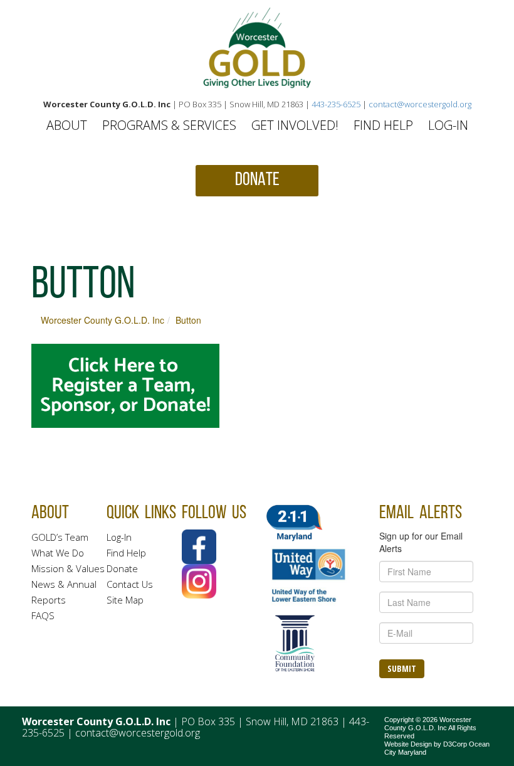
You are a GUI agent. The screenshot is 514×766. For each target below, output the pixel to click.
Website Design (408, 744)
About (66, 125)
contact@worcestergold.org (420, 104)
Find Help (383, 125)
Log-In (448, 125)
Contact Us (130, 584)
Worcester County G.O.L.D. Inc (102, 320)
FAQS (43, 615)
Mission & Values (68, 568)
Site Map (125, 599)
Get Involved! (294, 125)
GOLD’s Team (59, 537)
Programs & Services (169, 125)
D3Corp (455, 744)
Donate (122, 568)
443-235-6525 (336, 104)
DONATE (257, 180)
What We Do (57, 552)
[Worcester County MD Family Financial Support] (257, 48)
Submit (401, 668)
